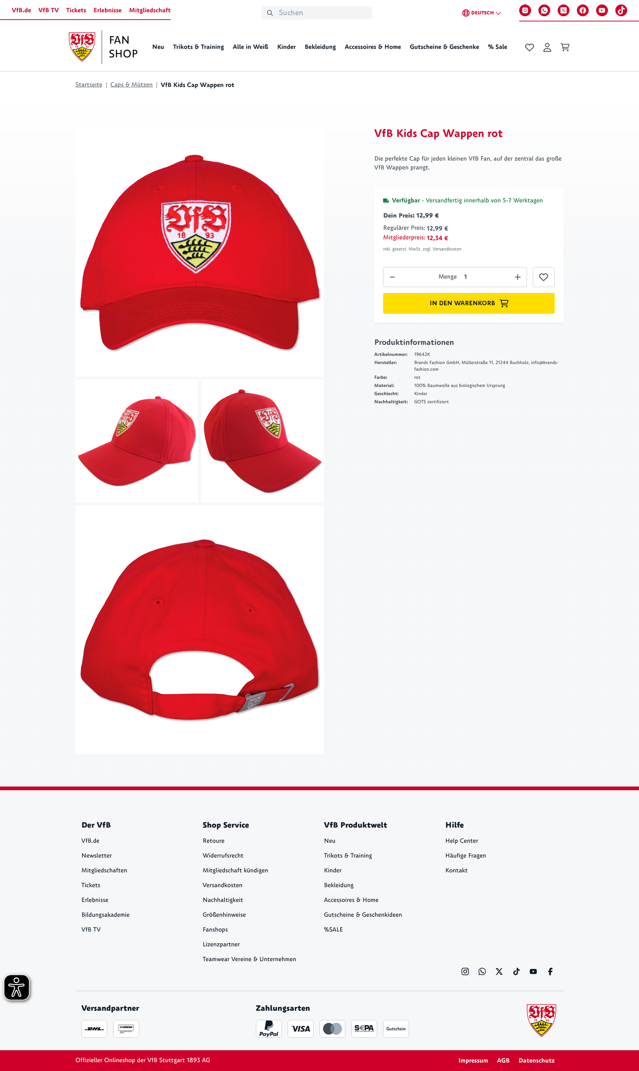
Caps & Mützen (132, 85)
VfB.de (21, 10)
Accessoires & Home (373, 47)
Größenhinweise (224, 915)
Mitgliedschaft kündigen (235, 871)
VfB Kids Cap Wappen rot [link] (197, 85)
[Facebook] (583, 10)
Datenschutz (536, 1060)
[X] (563, 10)
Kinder (286, 47)
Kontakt (456, 871)
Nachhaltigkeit (223, 900)
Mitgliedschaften (104, 871)
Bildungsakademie (105, 915)
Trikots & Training (198, 47)
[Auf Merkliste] (544, 277)
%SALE (333, 930)
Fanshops (215, 930)
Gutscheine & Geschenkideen (363, 915)
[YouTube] (602, 10)
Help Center (461, 841)
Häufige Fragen (465, 856)
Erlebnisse (108, 10)
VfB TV (48, 10)
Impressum (473, 1060)
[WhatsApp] (544, 10)
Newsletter (96, 856)
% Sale (497, 47)
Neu (158, 47)
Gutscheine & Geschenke (444, 47)
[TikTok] (621, 10)
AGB (503, 1060)
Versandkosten (223, 885)
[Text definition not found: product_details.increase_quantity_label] (392, 277)
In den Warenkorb (462, 303)
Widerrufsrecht (223, 856)
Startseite (88, 85)
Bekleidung (320, 47)
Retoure (213, 841)
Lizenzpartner (221, 945)
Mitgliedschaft (150, 10)
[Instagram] (525, 10)
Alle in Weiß (250, 47)
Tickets (76, 10)
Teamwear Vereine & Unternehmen (249, 959)
